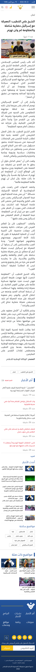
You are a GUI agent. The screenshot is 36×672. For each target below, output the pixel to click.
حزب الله (30, 536)
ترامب (9, 536)
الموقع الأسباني (9, 660)
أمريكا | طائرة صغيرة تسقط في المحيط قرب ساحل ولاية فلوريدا (20, 416)
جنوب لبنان (19, 536)
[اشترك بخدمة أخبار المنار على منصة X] (19, 637)
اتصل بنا (14, 663)
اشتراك (7, 648)
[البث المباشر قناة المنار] (14, 637)
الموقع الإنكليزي (28, 660)
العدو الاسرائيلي (27, 545)
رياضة (18, 622)
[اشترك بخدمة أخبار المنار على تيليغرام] (30, 637)
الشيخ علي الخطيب (27, 372)
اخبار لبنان (14, 545)
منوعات (30, 622)
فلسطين (22, 531)
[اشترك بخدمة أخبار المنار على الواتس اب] (25, 637)
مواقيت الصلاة (21, 663)
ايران (31, 540)
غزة (13, 531)
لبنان (33, 15)
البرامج (6, 613)
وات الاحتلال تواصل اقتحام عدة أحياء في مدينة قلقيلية (19, 402)
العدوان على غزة (20, 540)
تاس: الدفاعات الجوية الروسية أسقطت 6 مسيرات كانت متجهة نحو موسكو (19, 444)
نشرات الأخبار (18, 615)
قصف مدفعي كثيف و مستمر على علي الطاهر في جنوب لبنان (19, 430)
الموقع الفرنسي (19, 660)
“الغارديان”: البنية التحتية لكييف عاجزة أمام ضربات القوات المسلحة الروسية (19, 389)
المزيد (33, 456)
